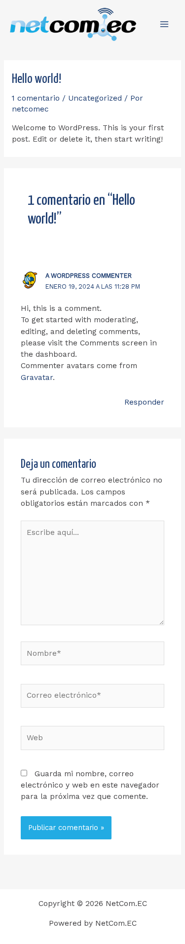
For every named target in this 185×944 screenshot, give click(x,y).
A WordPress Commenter (88, 275)
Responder (144, 402)
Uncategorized (95, 98)
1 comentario (36, 98)
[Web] (93, 739)
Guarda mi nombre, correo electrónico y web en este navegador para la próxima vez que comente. (90, 785)
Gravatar (37, 377)
